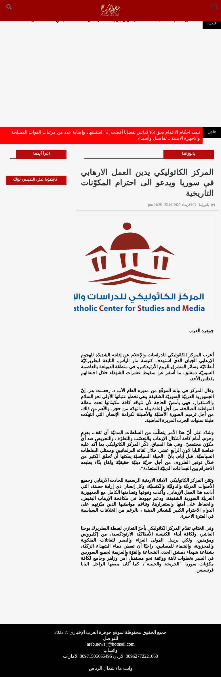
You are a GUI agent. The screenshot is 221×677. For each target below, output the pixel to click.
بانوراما (188, 154)
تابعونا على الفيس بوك (35, 180)
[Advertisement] (110, 81)
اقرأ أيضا (41, 154)
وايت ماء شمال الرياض (110, 668)
